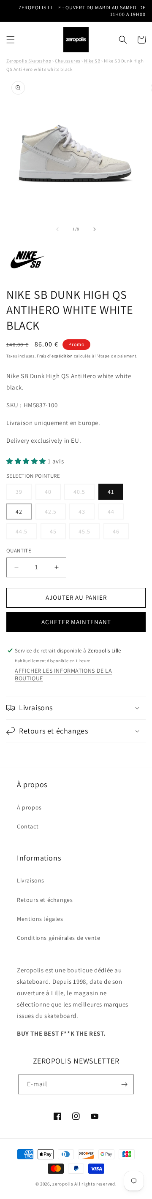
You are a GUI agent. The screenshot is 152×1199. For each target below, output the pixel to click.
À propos (29, 807)
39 (24, 493)
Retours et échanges (45, 900)
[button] (10, 39)
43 (87, 513)
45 (58, 533)
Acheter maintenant (76, 622)
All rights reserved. (95, 1184)
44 (116, 513)
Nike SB (92, 61)
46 (121, 533)
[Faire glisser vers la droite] (94, 229)
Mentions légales (40, 919)
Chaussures (67, 61)
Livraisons (30, 880)
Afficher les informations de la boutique (63, 674)
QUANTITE (18, 550)
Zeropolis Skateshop (28, 61)
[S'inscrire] (124, 1084)
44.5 (26, 533)
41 (111, 491)
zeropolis (62, 1184)
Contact (27, 826)
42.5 (55, 513)
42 (19, 511)
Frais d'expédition (55, 356)
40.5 (84, 493)
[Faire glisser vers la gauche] (57, 229)
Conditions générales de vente (58, 938)
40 (53, 493)
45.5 (89, 533)
